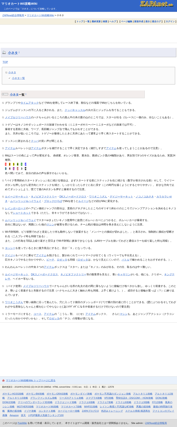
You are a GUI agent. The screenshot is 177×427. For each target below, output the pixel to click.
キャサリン (124, 274)
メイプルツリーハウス (18, 117)
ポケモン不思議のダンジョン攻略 (113, 393)
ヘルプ (112, 21)
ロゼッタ (62, 259)
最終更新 (96, 21)
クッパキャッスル (75, 110)
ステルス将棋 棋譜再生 (137, 410)
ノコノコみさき (145, 196)
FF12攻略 (157, 402)
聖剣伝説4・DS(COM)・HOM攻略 (134, 397)
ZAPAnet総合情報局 (13, 15)
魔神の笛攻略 (14, 410)
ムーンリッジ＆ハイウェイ (25, 201)
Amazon (14, 415)
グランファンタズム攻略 (43, 397)
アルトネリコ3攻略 (17, 397)
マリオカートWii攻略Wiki (19, 3)
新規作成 (138, 21)
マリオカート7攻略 (71, 406)
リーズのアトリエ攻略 (71, 397)
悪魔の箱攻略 (143, 406)
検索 (105, 21)
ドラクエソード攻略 (66, 402)
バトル (125, 259)
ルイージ (83, 201)
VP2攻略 (109, 397)
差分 (147, 21)
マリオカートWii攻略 (47, 406)
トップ (79, 21)
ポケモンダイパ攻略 (81, 393)
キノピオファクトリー (44, 196)
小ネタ (13, 53)
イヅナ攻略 (30, 410)
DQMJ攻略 (161, 397)
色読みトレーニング (112, 410)
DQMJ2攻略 (9, 402)
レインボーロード (15, 208)
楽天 (23, 415)
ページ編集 (126, 21)
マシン (50, 224)
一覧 (87, 21)
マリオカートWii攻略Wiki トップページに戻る (30, 380)
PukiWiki (22, 423)
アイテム (10, 148)
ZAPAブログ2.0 (90, 410)
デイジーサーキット (121, 196)
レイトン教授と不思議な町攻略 (117, 406)
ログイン (170, 21)
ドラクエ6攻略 (87, 402)
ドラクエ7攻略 (105, 402)
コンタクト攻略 (47, 410)
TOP (5, 62)
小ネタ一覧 (18, 78)
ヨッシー (10, 248)
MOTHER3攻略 (25, 406)
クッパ (35, 140)
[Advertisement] (88, 33)
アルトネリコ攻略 (142, 393)
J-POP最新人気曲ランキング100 (46, 415)
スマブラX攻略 (94, 397)
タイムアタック (30, 102)
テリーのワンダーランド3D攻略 (35, 402)
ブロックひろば (53, 201)
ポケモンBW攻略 (35, 393)
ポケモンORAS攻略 (57, 393)
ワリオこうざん (98, 196)
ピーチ (50, 259)
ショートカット (22, 212)
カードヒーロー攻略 (69, 410)
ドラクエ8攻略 (123, 402)
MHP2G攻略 (91, 406)
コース (37, 313)
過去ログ (156, 21)
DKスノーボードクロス (72, 196)
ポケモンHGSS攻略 (13, 393)
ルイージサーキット (16, 196)
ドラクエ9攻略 (142, 402)
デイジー (10, 255)
